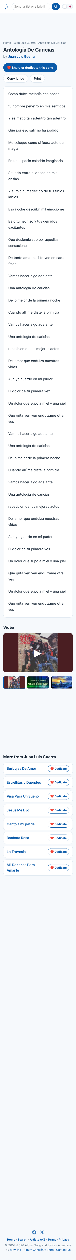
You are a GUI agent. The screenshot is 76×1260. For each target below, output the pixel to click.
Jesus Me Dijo (18, 810)
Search (22, 1239)
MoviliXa (15, 1249)
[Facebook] (34, 1232)
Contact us (63, 1249)
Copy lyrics (15, 78)
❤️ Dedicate (58, 768)
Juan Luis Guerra (25, 42)
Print (37, 78)
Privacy (64, 1239)
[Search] (56, 6)
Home (7, 42)
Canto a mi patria (21, 824)
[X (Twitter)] (42, 1232)
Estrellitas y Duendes (24, 782)
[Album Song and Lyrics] (6, 7)
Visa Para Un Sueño (23, 796)
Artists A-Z (37, 1239)
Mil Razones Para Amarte (21, 867)
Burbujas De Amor (21, 768)
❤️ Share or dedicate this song (30, 68)
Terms (52, 1239)
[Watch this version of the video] (14, 682)
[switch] (67, 6)
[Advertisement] (38, 27)
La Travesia (16, 852)
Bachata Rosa (18, 838)
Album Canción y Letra (39, 1249)
